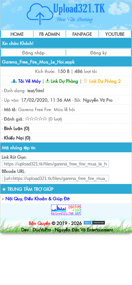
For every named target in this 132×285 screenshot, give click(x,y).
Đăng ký (98, 52)
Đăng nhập (33, 52)
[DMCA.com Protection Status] (94, 223)
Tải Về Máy (29, 81)
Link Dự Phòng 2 (104, 81)
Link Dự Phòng (63, 81)
